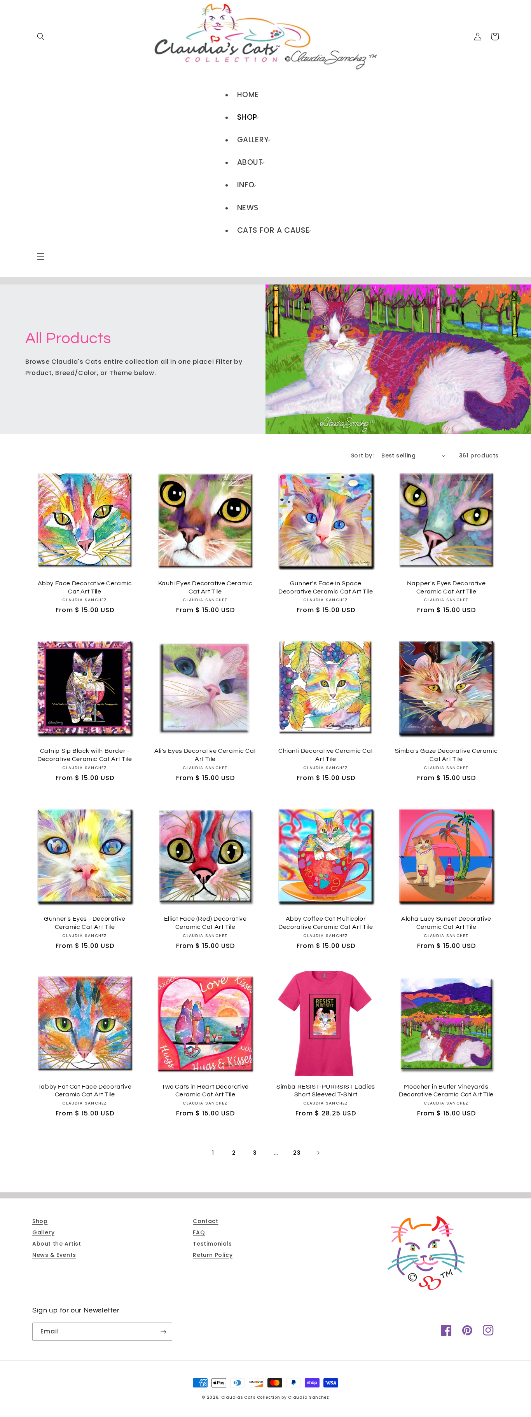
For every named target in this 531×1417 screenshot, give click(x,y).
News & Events (54, 1255)
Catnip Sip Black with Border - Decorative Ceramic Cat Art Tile (84, 755)
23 (296, 1153)
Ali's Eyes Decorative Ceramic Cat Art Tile (205, 755)
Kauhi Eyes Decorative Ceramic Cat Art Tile (205, 587)
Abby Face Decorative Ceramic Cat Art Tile (85, 587)
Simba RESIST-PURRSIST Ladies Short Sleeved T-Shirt (325, 1091)
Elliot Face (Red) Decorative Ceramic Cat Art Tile (205, 923)
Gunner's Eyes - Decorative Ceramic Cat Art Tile (85, 923)
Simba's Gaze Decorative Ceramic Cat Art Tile (446, 755)
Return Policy (212, 1255)
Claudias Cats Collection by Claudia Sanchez (275, 1397)
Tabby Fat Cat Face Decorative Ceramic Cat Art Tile (84, 1091)
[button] (40, 256)
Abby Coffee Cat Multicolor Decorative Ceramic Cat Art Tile (325, 923)
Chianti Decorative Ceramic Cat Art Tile (325, 755)
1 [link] (213, 1152)
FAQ (199, 1232)
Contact (205, 1221)
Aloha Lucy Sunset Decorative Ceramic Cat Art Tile (446, 923)
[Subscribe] (163, 1332)
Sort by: (362, 455)
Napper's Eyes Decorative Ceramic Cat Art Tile (446, 587)
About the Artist (56, 1244)
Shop (39, 1221)
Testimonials (212, 1244)
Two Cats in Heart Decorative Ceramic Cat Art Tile (205, 1091)
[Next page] (318, 1152)
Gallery (43, 1232)
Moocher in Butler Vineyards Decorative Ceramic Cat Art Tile (446, 1091)
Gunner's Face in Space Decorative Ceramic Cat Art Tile (325, 587)
